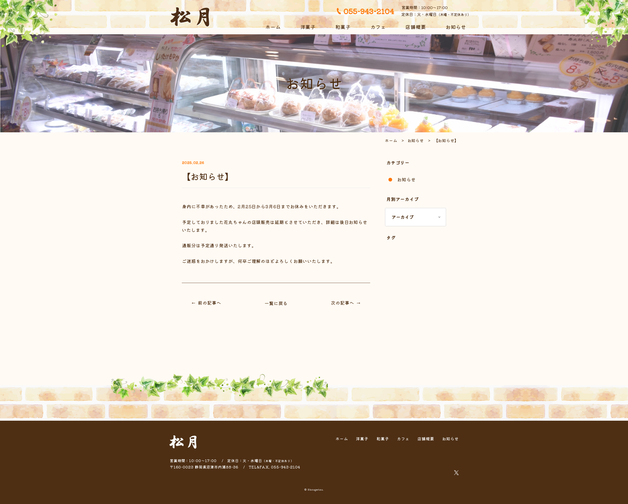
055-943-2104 (368, 11)
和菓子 (343, 26)
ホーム (273, 26)
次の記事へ (342, 302)
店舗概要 (416, 26)
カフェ (378, 26)
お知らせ (456, 26)
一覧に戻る (276, 303)
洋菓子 (308, 26)
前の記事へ (209, 302)
